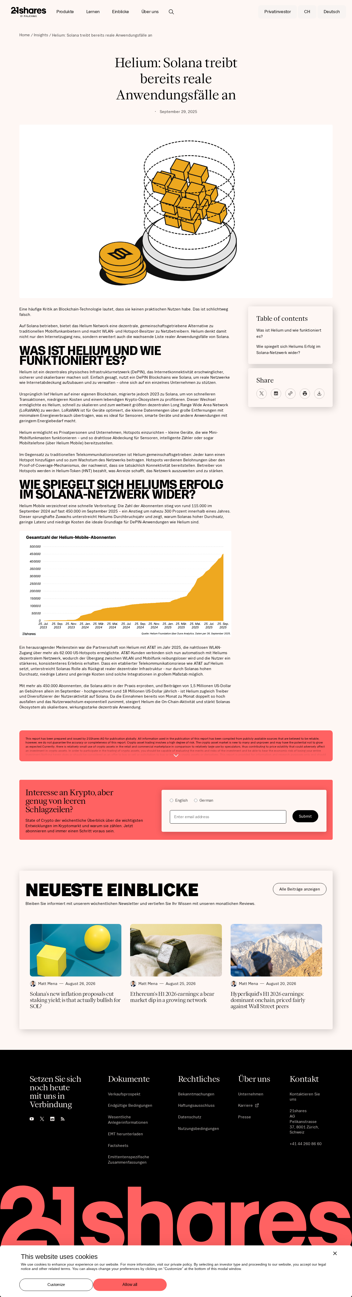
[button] (65, 12)
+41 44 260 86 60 (306, 1143)
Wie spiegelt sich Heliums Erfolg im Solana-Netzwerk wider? (288, 349)
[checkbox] (244, 801)
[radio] (179, 801)
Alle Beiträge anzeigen (299, 889)
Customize (56, 1284)
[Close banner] (335, 1253)
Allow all (129, 1285)
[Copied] (290, 393)
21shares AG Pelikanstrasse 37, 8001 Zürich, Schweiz (304, 1121)
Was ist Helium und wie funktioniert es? (288, 332)
